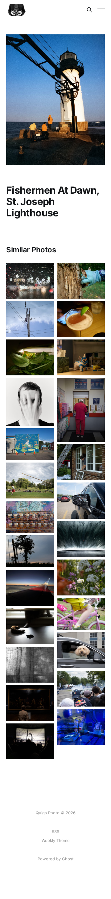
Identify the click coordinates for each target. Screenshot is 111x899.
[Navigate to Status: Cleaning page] (81, 539)
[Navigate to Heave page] (30, 480)
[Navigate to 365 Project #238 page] (30, 281)
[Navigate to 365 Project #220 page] (81, 614)
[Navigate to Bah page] (30, 444)
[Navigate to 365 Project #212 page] (30, 741)
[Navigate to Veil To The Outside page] (30, 665)
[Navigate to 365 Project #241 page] (30, 319)
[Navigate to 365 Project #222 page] (30, 517)
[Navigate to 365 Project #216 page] (81, 650)
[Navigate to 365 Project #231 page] (81, 281)
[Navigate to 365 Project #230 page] (81, 410)
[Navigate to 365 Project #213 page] (81, 727)
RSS (55, 831)
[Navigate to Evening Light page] (30, 551)
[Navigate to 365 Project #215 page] (30, 703)
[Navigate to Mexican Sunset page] (30, 588)
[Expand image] (45, 289)
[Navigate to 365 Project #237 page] (30, 357)
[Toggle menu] (101, 9)
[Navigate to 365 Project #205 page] (81, 500)
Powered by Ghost (56, 858)
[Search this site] (89, 9)
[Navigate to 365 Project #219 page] (81, 577)
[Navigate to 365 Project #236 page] (81, 357)
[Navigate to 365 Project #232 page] (30, 402)
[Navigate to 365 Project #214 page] (81, 689)
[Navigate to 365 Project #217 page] (81, 462)
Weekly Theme (56, 840)
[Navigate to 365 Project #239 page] (81, 319)
